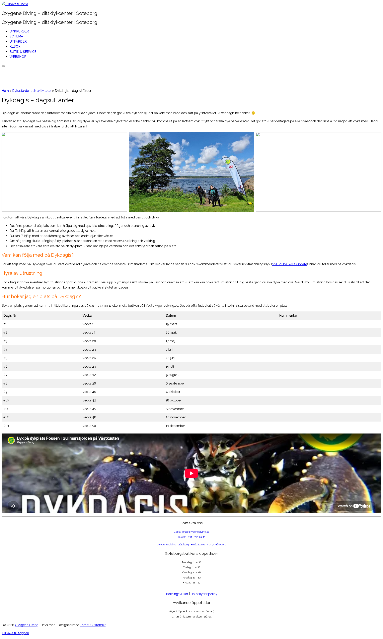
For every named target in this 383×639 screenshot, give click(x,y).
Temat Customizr (93, 625)
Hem (5, 91)
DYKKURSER (19, 31)
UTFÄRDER (18, 41)
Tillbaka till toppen (15, 633)
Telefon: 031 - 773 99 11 (191, 536)
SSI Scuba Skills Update (289, 264)
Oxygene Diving (26, 625)
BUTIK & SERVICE (23, 52)
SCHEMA (16, 36)
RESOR (15, 46)
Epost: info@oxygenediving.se (191, 531)
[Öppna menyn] (3, 66)
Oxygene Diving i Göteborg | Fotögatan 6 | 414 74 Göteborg (191, 544)
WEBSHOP (18, 57)
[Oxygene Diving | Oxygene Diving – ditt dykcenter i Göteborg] (15, 4)
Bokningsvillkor (177, 594)
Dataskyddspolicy (204, 594)
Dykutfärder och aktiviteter (31, 91)
